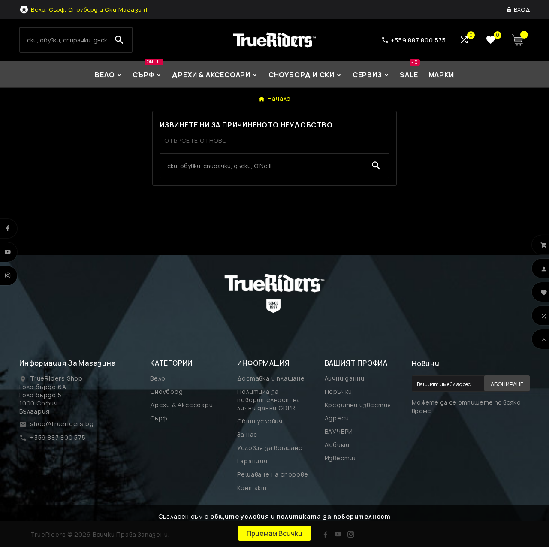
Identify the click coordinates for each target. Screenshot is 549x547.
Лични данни (345, 378)
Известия (341, 458)
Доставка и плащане (271, 378)
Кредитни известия (358, 405)
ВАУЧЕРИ (339, 431)
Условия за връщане (269, 448)
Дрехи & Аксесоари (181, 405)
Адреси (337, 418)
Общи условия (260, 421)
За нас (247, 434)
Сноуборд (166, 391)
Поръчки (339, 391)
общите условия (239, 516)
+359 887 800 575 (58, 437)
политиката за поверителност (334, 516)
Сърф (159, 418)
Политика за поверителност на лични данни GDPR (268, 399)
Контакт (252, 488)
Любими (337, 445)
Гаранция (252, 461)
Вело (158, 378)
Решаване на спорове (272, 474)
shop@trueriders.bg (62, 424)
